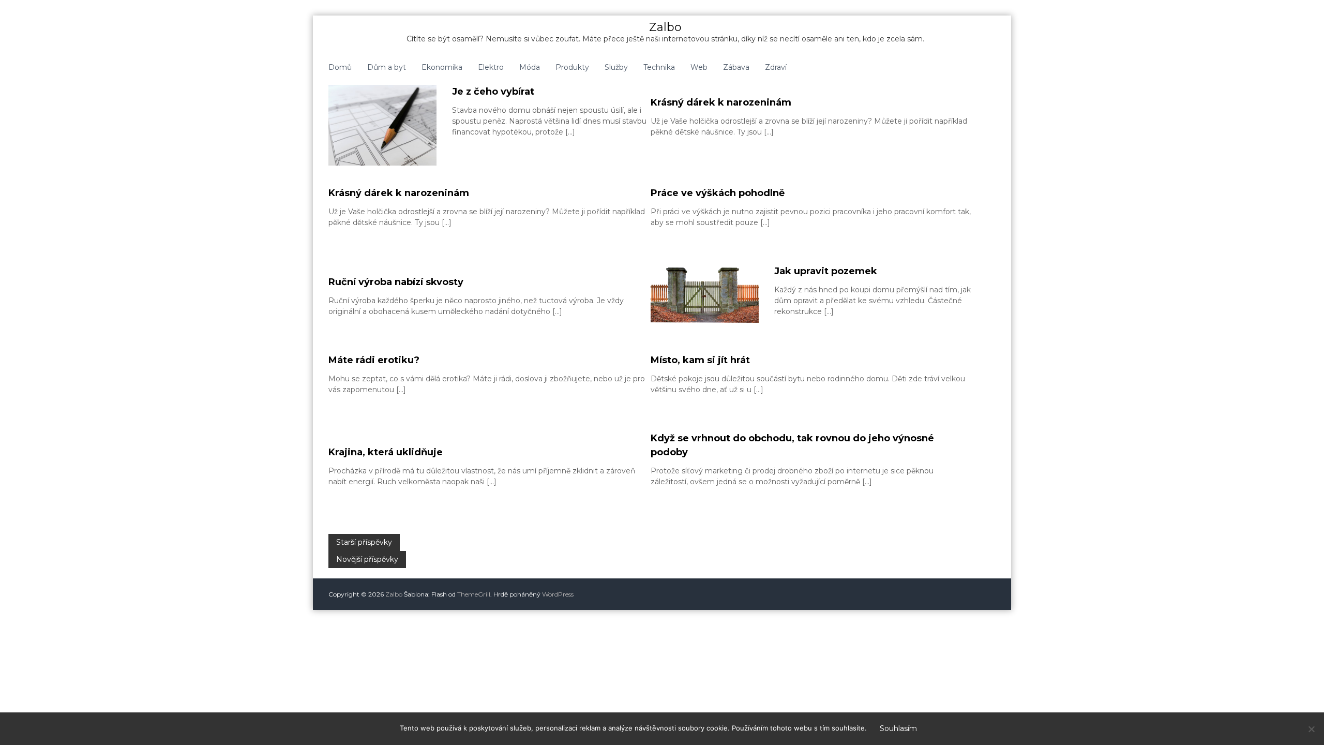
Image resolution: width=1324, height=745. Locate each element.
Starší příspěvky (364, 542)
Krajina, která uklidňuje (385, 452)
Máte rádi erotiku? (373, 360)
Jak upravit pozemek (825, 271)
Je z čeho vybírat (493, 91)
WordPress (558, 594)
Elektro (491, 67)
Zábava (736, 67)
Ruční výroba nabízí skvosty (395, 282)
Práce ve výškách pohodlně (718, 193)
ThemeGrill (473, 594)
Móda (529, 67)
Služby (616, 67)
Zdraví (776, 67)
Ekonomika (442, 67)
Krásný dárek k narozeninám (721, 102)
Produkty (572, 67)
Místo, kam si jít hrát (700, 360)
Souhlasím (898, 728)
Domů (340, 67)
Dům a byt (386, 67)
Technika (659, 67)
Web (699, 67)
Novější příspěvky (367, 559)
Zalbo (665, 27)
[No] (1311, 729)
